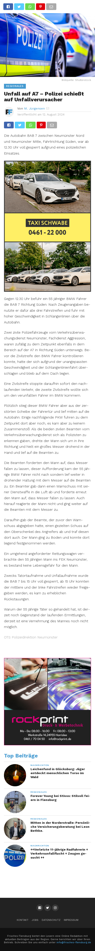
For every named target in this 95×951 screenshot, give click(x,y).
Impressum (71, 920)
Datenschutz (51, 920)
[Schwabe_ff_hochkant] (47, 290)
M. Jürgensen (34, 108)
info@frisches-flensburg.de (74, 942)
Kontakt (22, 920)
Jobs (35, 920)
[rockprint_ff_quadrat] (47, 744)
